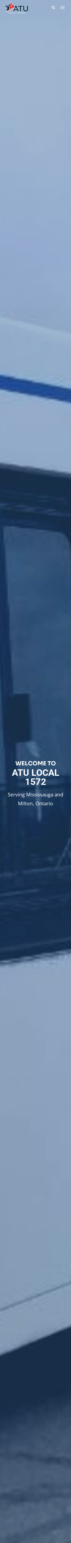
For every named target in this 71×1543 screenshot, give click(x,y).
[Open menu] (62, 7)
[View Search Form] (53, 8)
